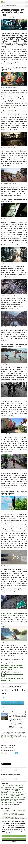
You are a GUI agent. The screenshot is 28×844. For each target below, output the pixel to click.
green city (6, 735)
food (15, 789)
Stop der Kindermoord (18, 736)
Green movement (12, 735)
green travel (10, 791)
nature (4, 794)
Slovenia (20, 799)
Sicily (17, 799)
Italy (16, 790)
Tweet (2, 707)
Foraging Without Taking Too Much (10, 813)
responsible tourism (18, 797)
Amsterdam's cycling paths (16, 733)
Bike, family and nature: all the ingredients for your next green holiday (12, 674)
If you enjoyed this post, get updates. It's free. (13, 690)
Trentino (7, 804)
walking (16, 804)
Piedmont (21, 794)
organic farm (10, 794)
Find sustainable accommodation (8, 5)
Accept (14, 835)
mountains (10, 792)
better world (5, 785)
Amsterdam (7, 733)
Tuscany (11, 804)
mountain (4, 792)
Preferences (14, 841)
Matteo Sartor (16, 17)
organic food (16, 794)
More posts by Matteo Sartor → (16, 727)
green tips (4, 791)
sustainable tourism (10, 802)
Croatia (5, 787)
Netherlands (9, 736)
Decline (14, 838)
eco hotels (15, 787)
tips (21, 802)
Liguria (19, 791)
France (17, 789)
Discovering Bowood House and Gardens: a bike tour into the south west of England (13, 667)
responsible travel (6, 799)
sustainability (12, 801)
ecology (21, 787)
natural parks (17, 792)
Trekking (3, 804)
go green (14, 732)
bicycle (24, 733)
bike (2, 735)
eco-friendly (9, 787)
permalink (16, 738)
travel (23, 802)
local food (23, 791)
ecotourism (6, 789)
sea (15, 799)
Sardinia (12, 799)
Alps (2, 785)
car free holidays (18, 785)
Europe (12, 789)
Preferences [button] (13, 833)
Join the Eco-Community (12, 703)
